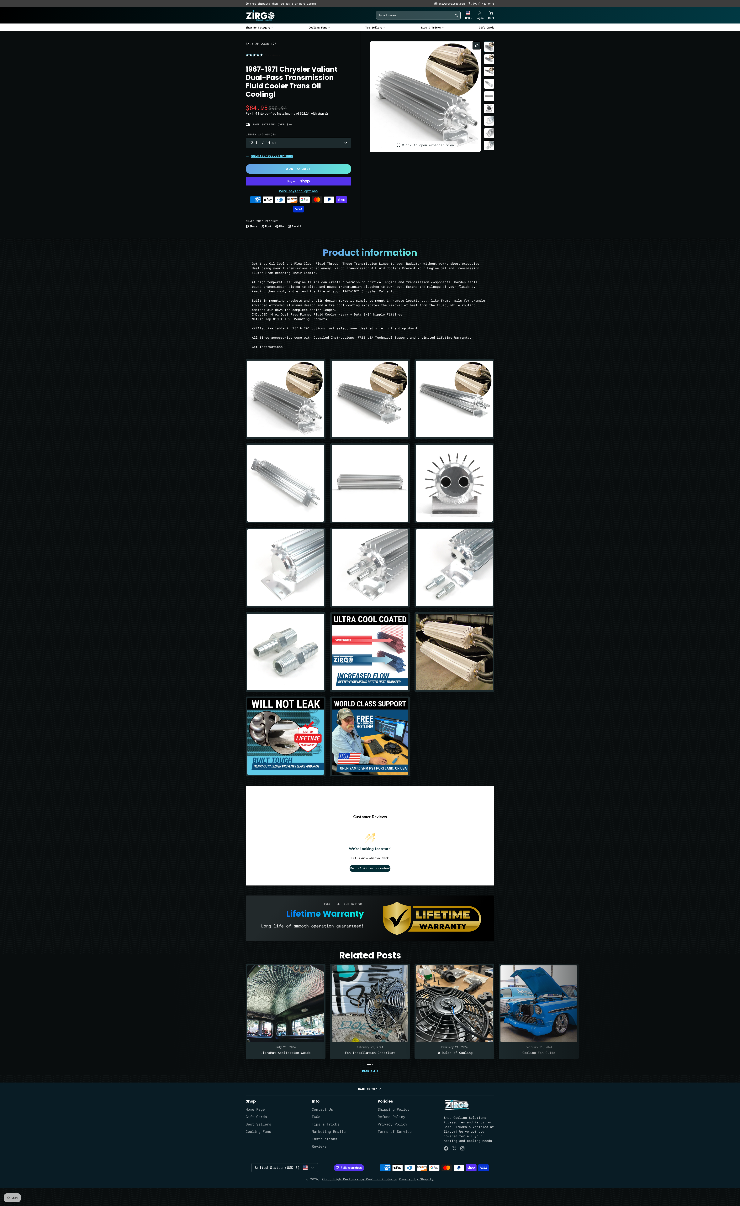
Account (480, 15)
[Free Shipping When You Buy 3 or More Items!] (281, 4)
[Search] (456, 15)
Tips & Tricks (431, 27)
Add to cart (298, 169)
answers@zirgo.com (451, 3)
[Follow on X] (454, 1148)
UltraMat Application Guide (285, 1011)
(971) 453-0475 (483, 3)
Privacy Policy (392, 1124)
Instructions (324, 1139)
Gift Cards (486, 27)
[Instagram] (462, 1148)
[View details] (456, 1105)
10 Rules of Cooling (454, 1011)
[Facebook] (446, 1148)
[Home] (260, 15)
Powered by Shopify (416, 1179)
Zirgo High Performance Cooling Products (359, 1179)
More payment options (298, 191)
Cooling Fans (318, 27)
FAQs (316, 1117)
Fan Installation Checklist (370, 1011)
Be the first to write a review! (370, 868)
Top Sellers (373, 27)
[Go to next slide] (493, 1014)
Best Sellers (258, 1124)
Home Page (255, 1109)
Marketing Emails (329, 1131)
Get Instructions (267, 347)
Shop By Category (258, 27)
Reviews (319, 1146)
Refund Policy (391, 1117)
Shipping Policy (394, 1109)
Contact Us (322, 1109)
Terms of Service (395, 1131)
